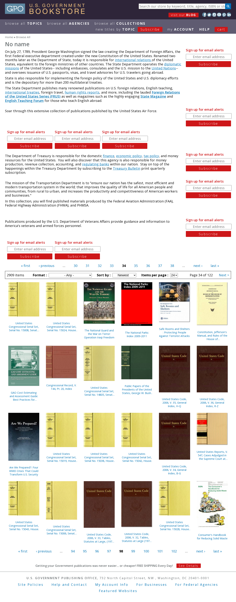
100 (146, 551)
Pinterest (224, 15)
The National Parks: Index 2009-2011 (137, 334)
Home (9, 37)
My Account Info (111, 584)
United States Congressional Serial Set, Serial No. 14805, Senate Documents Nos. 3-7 (99, 391)
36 (148, 265)
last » (215, 265)
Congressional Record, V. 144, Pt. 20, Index (61, 387)
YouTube (219, 15)
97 (109, 551)
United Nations (164, 68)
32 (100, 265)
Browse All (23, 23)
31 (87, 265)
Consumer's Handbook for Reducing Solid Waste (212, 536)
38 (172, 265)
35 (136, 265)
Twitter (209, 15)
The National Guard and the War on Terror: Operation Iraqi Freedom (99, 334)
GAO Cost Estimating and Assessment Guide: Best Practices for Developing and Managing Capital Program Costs (24, 396)
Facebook (204, 15)
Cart (221, 29)
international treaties (22, 92)
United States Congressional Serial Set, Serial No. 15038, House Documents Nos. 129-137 (99, 457)
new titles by (128, 29)
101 (160, 551)
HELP (204, 29)
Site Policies (30, 584)
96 (97, 551)
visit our (183, 15)
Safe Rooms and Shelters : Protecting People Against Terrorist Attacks (174, 332)
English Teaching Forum (24, 100)
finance (108, 156)
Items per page (154, 275)
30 (75, 265)
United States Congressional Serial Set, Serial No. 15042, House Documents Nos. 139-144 (136, 457)
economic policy (129, 156)
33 (112, 265)
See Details (188, 566)
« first (25, 265)
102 (174, 551)
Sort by (103, 275)
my (180, 29)
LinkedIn (229, 15)
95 (85, 551)
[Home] (46, 12)
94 (73, 551)
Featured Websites (118, 591)
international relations (133, 60)
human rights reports (82, 92)
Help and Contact (69, 584)
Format (39, 275)
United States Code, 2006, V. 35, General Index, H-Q (174, 402)
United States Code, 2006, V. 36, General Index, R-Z (212, 402)
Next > (224, 275)
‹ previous (46, 265)
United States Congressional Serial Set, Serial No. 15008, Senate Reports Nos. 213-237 (24, 326)
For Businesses (151, 584)
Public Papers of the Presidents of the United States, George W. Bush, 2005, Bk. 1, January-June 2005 (137, 389)
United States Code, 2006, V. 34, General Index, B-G (174, 470)
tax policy (151, 156)
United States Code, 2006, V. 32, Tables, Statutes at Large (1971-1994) (137, 537)
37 (160, 265)
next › (197, 265)
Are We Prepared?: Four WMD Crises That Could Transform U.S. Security (23, 471)
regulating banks (95, 164)
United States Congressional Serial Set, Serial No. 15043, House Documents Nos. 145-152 (23, 525)
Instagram (214, 15)
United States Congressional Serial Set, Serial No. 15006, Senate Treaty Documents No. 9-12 (61, 530)
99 (133, 551)
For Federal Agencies (196, 584)
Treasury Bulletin (126, 168)
